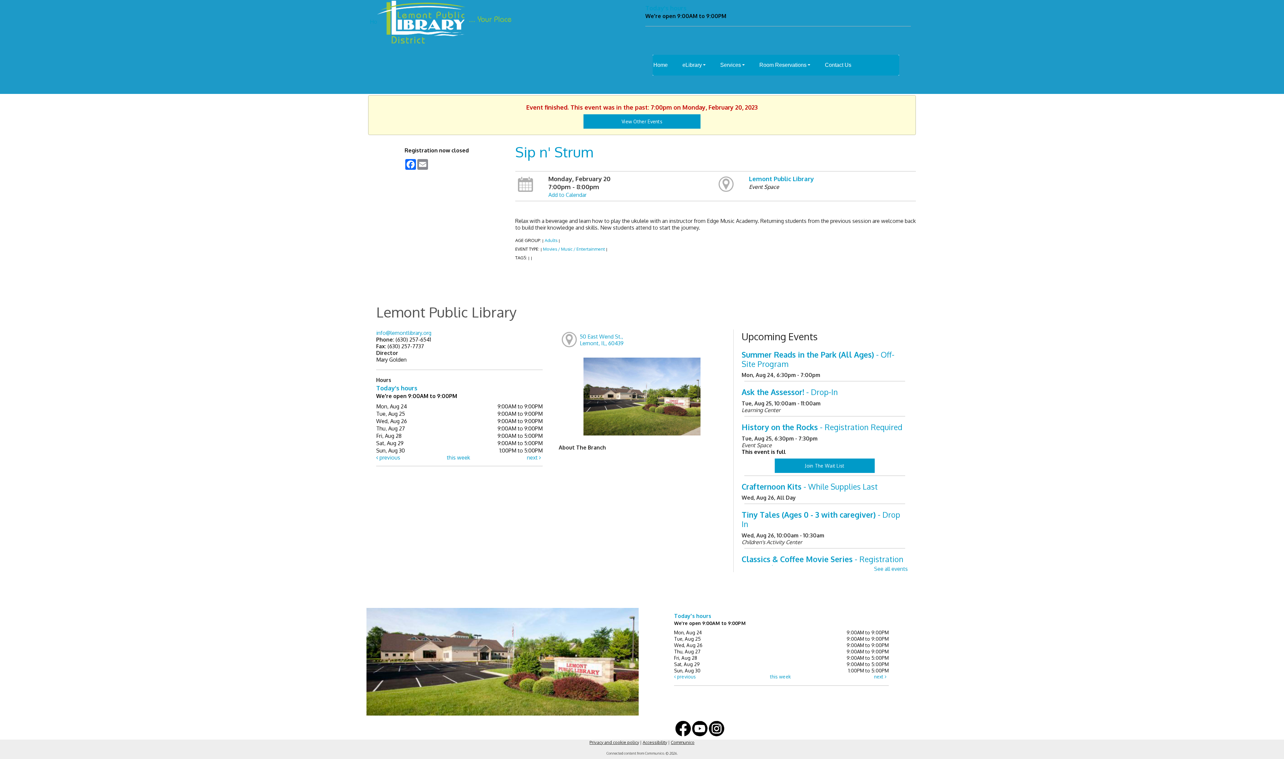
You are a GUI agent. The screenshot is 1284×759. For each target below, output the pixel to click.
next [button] (533, 457)
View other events (642, 121)
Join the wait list (824, 466)
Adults (551, 240)
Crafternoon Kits (810, 486)
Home (660, 65)
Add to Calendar (567, 195)
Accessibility (655, 742)
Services (731, 65)
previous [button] (389, 457)
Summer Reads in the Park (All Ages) (818, 359)
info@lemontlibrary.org (403, 333)
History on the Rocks (822, 427)
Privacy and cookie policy (614, 742)
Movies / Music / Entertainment (574, 249)
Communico (682, 742)
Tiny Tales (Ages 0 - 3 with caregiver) (821, 519)
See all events (891, 568)
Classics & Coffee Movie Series (822, 563)
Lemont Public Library (781, 178)
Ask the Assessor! (790, 392)
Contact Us (838, 65)
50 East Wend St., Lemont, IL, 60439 (602, 340)
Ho (373, 21)
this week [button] (458, 457)
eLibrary (692, 65)
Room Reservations (783, 65)
